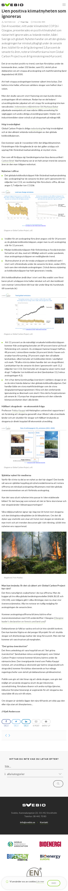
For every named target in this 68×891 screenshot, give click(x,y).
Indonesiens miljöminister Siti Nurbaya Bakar (36, 106)
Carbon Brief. (8, 160)
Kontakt (44, 822)
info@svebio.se (27, 822)
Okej (54, 883)
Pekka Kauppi (18, 410)
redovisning (36, 128)
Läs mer (40, 881)
